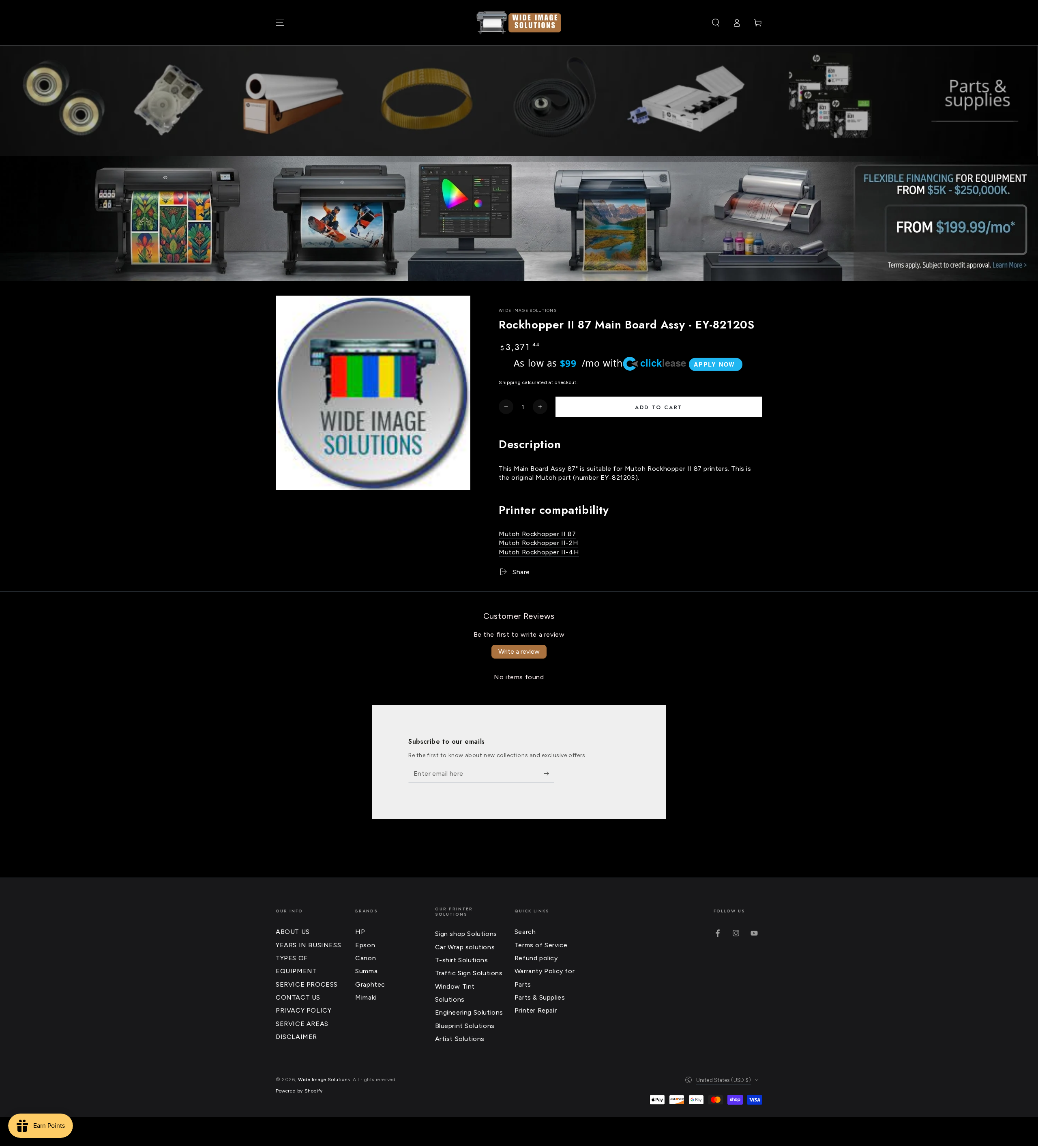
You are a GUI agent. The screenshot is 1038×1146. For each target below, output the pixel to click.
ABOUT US (293, 932)
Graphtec (370, 984)
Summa (366, 971)
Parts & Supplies (540, 997)
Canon (365, 958)
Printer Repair (536, 1010)
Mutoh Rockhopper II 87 (537, 534)
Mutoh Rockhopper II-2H (538, 543)
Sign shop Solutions (466, 934)
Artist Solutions (460, 1039)
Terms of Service (541, 945)
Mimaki (365, 997)
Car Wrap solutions (465, 947)
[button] (715, 23)
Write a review (519, 651)
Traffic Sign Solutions (469, 973)
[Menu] (280, 23)
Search (525, 932)
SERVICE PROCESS (307, 984)
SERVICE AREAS (302, 1024)
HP (360, 932)
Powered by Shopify (299, 1091)
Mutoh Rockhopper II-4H (539, 552)
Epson (365, 945)
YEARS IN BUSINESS (308, 945)
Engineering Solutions (469, 1012)
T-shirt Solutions (461, 960)
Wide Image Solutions (528, 310)
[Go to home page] (519, 23)
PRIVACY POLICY (303, 1010)
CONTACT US (298, 997)
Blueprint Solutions (465, 1026)
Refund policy (536, 958)
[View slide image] (519, 218)
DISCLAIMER (296, 1037)
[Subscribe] (549, 773)
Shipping (510, 382)
